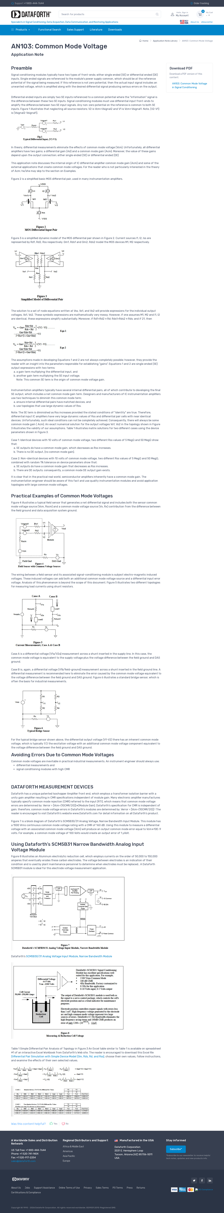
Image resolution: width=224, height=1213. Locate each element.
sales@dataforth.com (23, 1161)
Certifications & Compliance (26, 1192)
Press (130, 1187)
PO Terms (118, 1187)
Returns (141, 1187)
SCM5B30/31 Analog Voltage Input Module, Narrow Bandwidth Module (69, 956)
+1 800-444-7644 (34, 3)
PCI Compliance (205, 1189)
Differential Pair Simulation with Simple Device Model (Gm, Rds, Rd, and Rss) (57, 1056)
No (67, 1123)
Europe (66, 1160)
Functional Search (49, 29)
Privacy (88, 1187)
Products (21, 29)
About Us (195, 22)
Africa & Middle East (73, 1146)
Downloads (115, 29)
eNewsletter (207, 22)
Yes (55, 1123)
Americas (68, 1151)
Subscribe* (176, 1149)
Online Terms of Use (69, 1187)
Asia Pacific (69, 1156)
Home (145, 41)
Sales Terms (102, 1187)
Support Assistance (44, 1187)
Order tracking (201, 3)
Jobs (27, 1187)
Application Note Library (165, 41)
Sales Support (75, 29)
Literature (96, 29)
